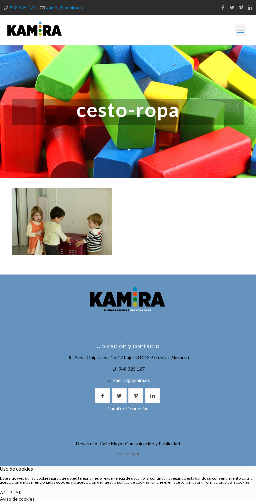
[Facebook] (222, 7)
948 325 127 (23, 7)
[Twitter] (231, 7)
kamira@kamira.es (64, 7)
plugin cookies (237, 482)
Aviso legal (128, 453)
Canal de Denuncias (127, 408)
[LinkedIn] (249, 7)
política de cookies (133, 482)
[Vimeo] (240, 7)
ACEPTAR (11, 492)
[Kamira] (34, 30)
